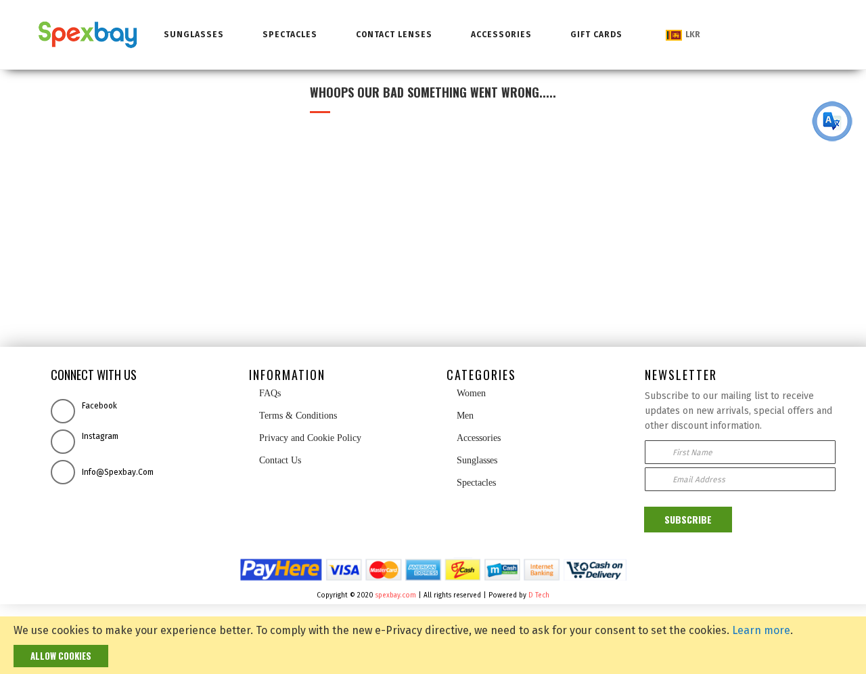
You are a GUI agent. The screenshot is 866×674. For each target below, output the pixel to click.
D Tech (538, 595)
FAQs (268, 393)
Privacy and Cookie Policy (308, 438)
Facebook (99, 405)
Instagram (100, 436)
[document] (433, 645)
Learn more (761, 630)
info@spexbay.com (118, 472)
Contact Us (280, 460)
